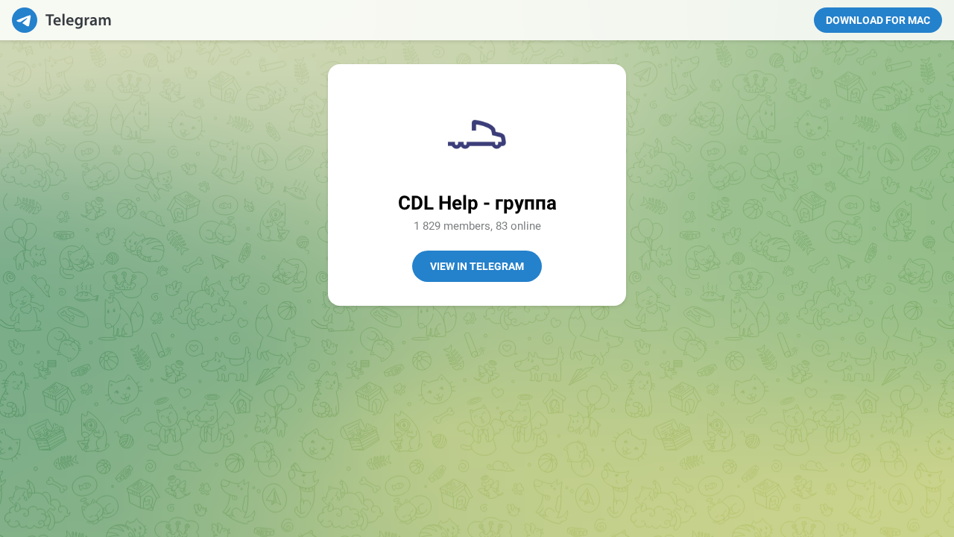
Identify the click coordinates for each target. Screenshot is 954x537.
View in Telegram (477, 266)
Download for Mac (878, 20)
